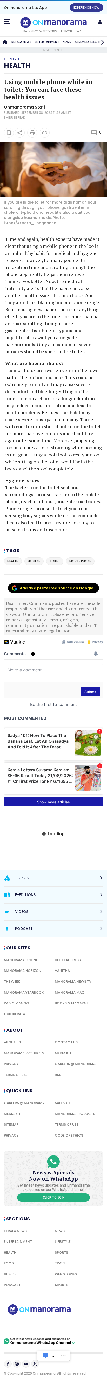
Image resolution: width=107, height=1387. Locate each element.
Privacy (11, 1063)
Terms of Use (16, 1074)
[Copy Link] (45, 133)
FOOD (9, 1263)
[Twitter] (35, 1364)
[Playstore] (21, 1326)
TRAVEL (61, 1263)
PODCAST (12, 1284)
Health (17, 65)
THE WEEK (12, 981)
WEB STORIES (66, 1274)
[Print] (32, 133)
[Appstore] (57, 1326)
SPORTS (61, 1252)
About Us (12, 1042)
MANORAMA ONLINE (21, 959)
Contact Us (66, 1042)
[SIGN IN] (100, 21)
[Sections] (7, 21)
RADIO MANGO (16, 1003)
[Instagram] (17, 1364)
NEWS (67, 42)
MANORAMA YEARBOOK (24, 992)
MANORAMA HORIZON (22, 970)
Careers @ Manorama (75, 1063)
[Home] (5, 42)
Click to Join (53, 1197)
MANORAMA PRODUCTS (24, 1053)
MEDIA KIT (63, 1053)
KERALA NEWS (21, 42)
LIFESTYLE (63, 1241)
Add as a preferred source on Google (56, 588)
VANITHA (62, 970)
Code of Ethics (69, 1135)
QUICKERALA (14, 1014)
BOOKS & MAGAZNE (71, 1003)
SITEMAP (11, 1124)
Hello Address (68, 959)
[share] (20, 133)
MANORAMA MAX (69, 992)
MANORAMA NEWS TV (73, 981)
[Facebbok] (8, 1364)
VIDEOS (10, 1274)
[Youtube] (26, 1364)
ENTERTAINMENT (47, 42)
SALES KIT (63, 1102)
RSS (58, 1074)
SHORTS (61, 1284)
